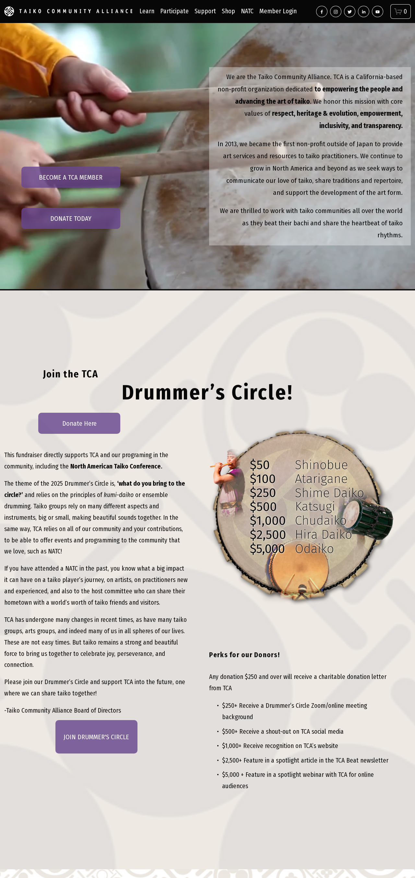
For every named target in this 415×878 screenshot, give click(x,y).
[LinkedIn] (363, 11)
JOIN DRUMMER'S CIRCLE (96, 737)
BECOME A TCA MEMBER (70, 177)
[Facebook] (321, 11)
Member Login (278, 11)
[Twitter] (349, 11)
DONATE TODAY (70, 218)
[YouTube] (377, 11)
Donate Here (79, 423)
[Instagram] (335, 11)
